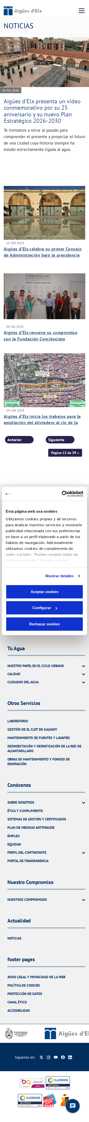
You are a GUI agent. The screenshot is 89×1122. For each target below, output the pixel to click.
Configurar (41, 608)
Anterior (14, 439)
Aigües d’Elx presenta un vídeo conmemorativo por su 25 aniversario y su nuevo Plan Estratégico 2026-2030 (42, 111)
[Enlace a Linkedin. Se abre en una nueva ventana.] (70, 1057)
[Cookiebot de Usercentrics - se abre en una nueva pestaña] (62, 494)
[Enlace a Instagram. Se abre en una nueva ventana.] (48, 1057)
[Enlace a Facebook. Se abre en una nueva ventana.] (63, 1057)
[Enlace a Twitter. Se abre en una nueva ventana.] (41, 1057)
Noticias (14, 938)
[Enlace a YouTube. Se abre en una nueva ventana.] (56, 1057)
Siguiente (56, 439)
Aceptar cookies (45, 591)
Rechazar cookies (44, 624)
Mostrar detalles (59, 576)
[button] (65, 453)
